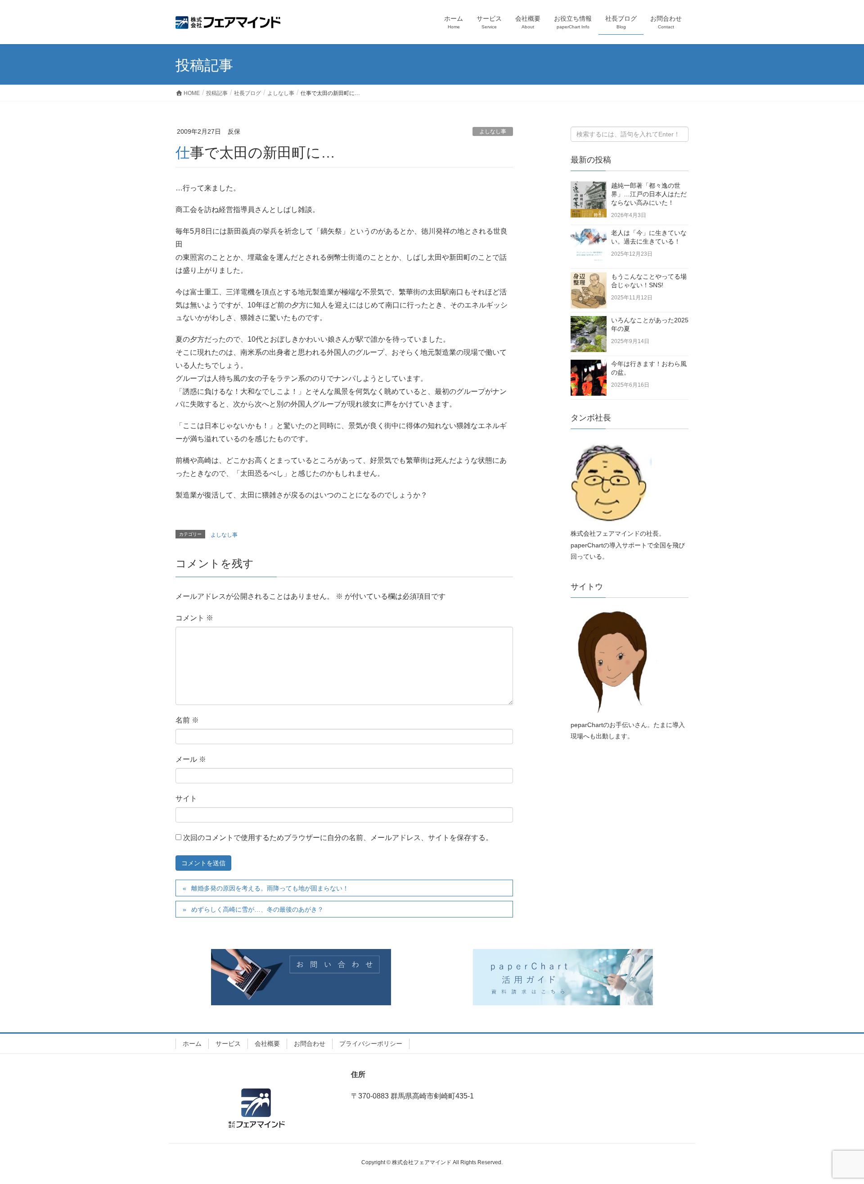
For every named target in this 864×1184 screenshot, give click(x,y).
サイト (186, 798)
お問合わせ (309, 1043)
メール (191, 759)
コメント (194, 618)
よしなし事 (492, 131)
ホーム (192, 1043)
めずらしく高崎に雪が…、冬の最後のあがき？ (257, 909)
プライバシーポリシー (370, 1043)
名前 (187, 720)
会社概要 (267, 1043)
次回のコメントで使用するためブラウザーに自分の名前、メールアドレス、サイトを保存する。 (338, 837)
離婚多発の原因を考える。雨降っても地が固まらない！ (270, 888)
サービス (228, 1043)
